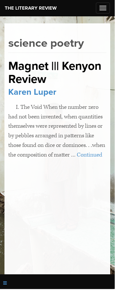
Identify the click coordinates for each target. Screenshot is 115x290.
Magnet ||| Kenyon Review (54, 72)
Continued (89, 154)
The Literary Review (31, 8)
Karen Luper (32, 92)
